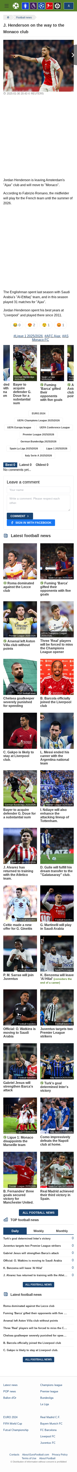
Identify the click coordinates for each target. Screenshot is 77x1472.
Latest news (10, 1385)
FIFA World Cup (12, 1423)
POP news (9, 1391)
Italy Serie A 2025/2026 (38, 455)
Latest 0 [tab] (25, 465)
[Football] (7, 17)
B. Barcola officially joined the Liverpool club (32, 1342)
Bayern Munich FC (51, 1423)
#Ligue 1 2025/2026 (28, 336)
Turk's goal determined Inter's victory (27, 1238)
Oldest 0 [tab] (42, 465)
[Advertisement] (38, 137)
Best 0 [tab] (10, 465)
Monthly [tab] (62, 1231)
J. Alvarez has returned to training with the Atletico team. (39, 1275)
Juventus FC (47, 1442)
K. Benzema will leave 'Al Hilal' (23, 1268)
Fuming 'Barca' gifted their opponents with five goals (37, 1313)
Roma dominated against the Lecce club (28, 1306)
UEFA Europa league (19, 427)
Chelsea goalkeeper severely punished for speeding (36, 1335)
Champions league (51, 1385)
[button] (6, 5)
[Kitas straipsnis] (72, 55)
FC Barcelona (48, 1430)
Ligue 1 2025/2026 (56, 448)
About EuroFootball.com (35, 1454)
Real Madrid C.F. (50, 1417)
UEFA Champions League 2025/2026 (38, 420)
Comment (17, 516)
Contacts (14, 1454)
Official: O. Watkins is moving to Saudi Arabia (32, 1260)
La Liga (44, 1404)
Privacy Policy (60, 1454)
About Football (47, 1458)
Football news (24, 17)
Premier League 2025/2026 (38, 434)
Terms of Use (29, 1458)
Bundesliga (46, 1397)
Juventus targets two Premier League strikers (32, 1245)
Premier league (49, 1391)
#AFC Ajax (52, 336)
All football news (38, 1212)
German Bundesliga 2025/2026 (38, 441)
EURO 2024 (38, 413)
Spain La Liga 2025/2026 (24, 448)
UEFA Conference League (55, 427)
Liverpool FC (47, 1436)
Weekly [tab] (38, 1231)
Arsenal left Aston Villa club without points (30, 1320)
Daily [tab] (15, 1231)
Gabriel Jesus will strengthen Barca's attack (31, 1253)
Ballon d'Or (9, 1397)
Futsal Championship (15, 1430)
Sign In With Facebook (33, 522)
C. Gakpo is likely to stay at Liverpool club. (30, 1350)
